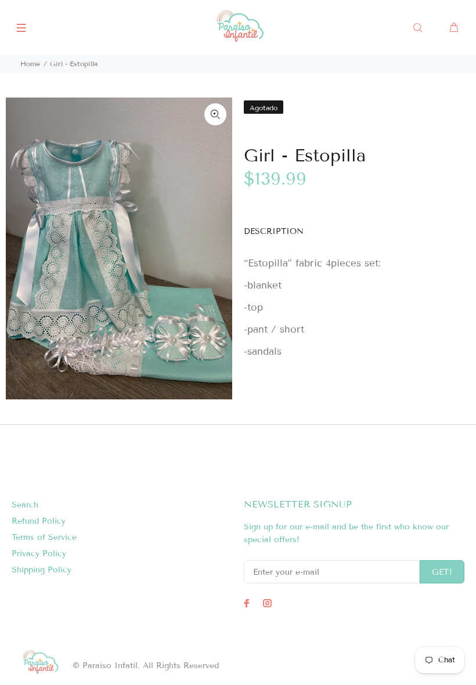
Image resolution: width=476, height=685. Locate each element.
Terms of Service (44, 537)
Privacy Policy (39, 553)
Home (30, 63)
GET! (442, 572)
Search (25, 505)
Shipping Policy (41, 570)
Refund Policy (39, 521)
